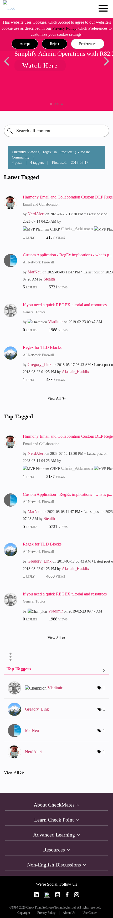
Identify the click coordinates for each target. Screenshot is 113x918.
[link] (36, 894)
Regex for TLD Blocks (42, 347)
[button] (25, 44)
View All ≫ (57, 398)
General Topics (34, 312)
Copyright (23, 913)
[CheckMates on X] (47, 894)
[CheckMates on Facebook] (67, 894)
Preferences (87, 44)
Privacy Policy (64, 28)
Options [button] (10, 656)
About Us (69, 913)
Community (20, 157)
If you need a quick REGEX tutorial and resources (65, 305)
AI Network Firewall (38, 262)
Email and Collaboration (41, 204)
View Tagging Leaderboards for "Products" (56, 670)
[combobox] (56, 131)
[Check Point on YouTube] (57, 894)
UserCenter (90, 913)
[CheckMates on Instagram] (76, 894)
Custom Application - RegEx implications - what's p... (67, 255)
